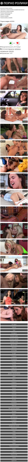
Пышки (14, 443)
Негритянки (14, 428)
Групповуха (14, 370)
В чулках (14, 362)
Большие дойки (14, 336)
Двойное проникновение (14, 373)
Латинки (14, 399)
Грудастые (14, 367)
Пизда (14, 440)
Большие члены (14, 341)
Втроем (14, 365)
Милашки (14, 411)
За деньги (14, 382)
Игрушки (14, 391)
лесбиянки (18, 49)
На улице (14, 423)
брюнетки (11, 49)
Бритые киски (14, 344)
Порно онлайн (4, 16)
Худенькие (14, 460)
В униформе (14, 359)
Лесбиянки (14, 402)
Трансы (14, 457)
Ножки (14, 434)
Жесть (14, 379)
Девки (14, 376)
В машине (14, 356)
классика (11, 51)
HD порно (14, 324)
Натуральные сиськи (14, 425)
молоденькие (4, 51)
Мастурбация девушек (14, 408)
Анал (14, 330)
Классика (14, 394)
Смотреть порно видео (7, 11)
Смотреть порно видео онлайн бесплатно (12, 9)
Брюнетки (14, 347)
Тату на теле (14, 454)
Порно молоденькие (6, 13)
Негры (14, 431)
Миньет (14, 414)
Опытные (14, 437)
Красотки (14, 396)
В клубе (14, 353)
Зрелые (14, 388)
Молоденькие (14, 417)
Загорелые (14, 385)
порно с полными (5, 14)
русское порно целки (6, 8)
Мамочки (14, 405)
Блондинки (14, 333)
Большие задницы (14, 339)
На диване (14, 420)
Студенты (14, 452)
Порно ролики (15, 3)
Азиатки (14, 327)
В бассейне (14, 350)
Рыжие (14, 449)
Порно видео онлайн (6, 17)
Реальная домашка (14, 446)
